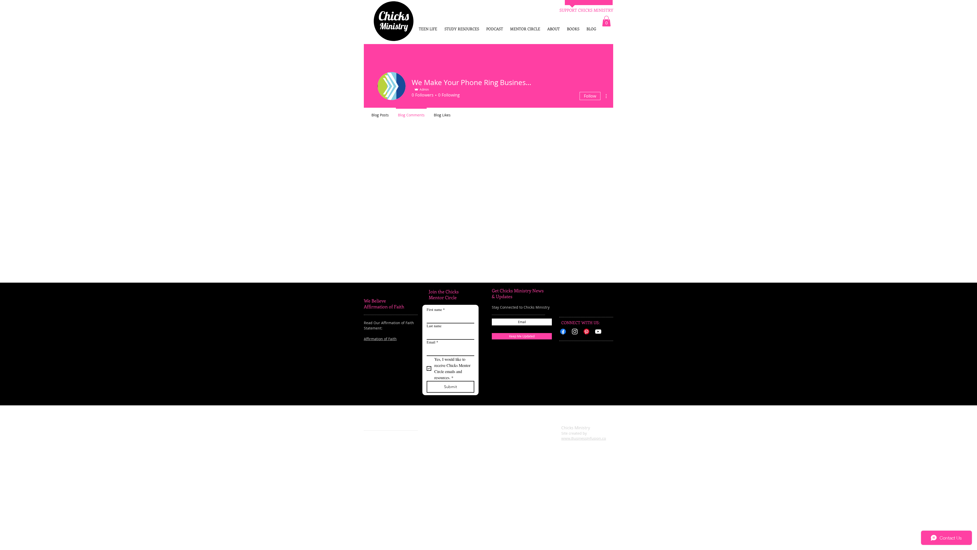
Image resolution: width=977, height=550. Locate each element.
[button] (606, 21)
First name (436, 309)
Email (432, 342)
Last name (434, 326)
